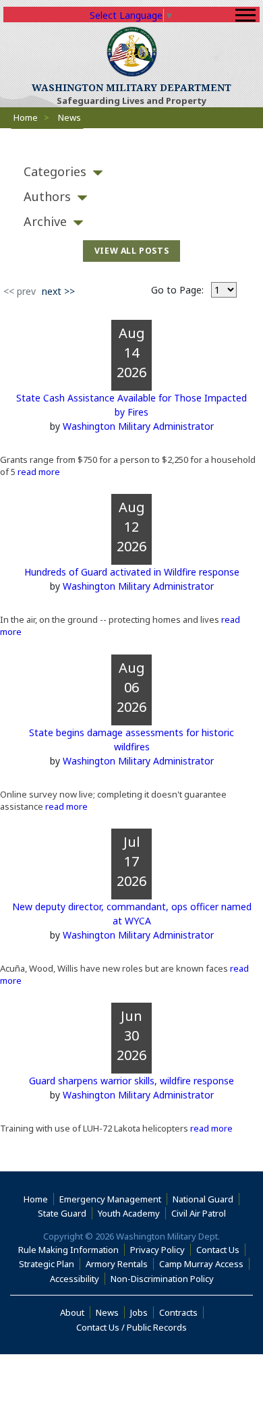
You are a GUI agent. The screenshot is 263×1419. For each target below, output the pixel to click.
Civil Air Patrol (201, 1213)
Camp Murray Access (204, 1264)
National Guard (206, 1199)
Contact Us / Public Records (134, 1327)
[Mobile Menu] (245, 15)
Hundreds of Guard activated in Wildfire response (131, 571)
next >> (60, 291)
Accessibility (77, 1279)
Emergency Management (113, 1199)
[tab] (131, 172)
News (110, 1312)
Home (25, 117)
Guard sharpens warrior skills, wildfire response (131, 1080)
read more (38, 472)
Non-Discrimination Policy (165, 1279)
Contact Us (220, 1250)
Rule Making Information (71, 1250)
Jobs (142, 1312)
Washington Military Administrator (138, 426)
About (75, 1312)
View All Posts (131, 250)
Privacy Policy (160, 1250)
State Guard (65, 1213)
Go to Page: (177, 289)
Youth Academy (132, 1213)
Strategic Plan (49, 1264)
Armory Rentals (120, 1264)
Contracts (181, 1312)
